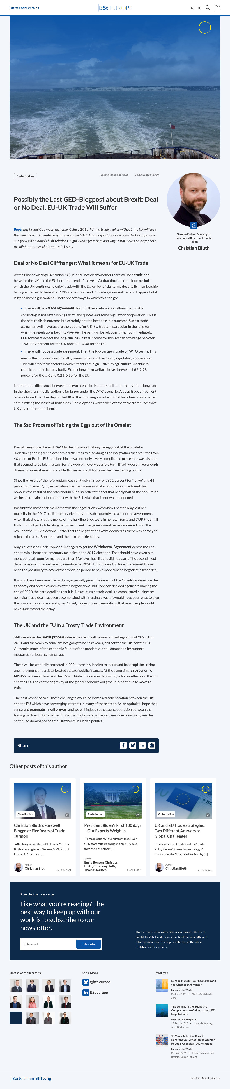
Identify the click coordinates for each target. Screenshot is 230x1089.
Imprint (195, 1078)
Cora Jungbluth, (104, 866)
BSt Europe (85, 992)
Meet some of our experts (25, 972)
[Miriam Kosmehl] (32, 1001)
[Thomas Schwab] (16, 1001)
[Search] (207, 7)
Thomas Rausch (95, 870)
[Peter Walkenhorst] (65, 1001)
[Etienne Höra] (32, 985)
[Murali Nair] (32, 1018)
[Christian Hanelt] (16, 985)
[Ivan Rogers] (16, 1018)
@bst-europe (85, 982)
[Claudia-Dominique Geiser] (48, 1001)
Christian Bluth (194, 248)
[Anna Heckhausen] (65, 1018)
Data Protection (211, 1078)
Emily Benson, (94, 862)
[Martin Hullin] (48, 1018)
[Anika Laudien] (48, 985)
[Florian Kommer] (65, 985)
